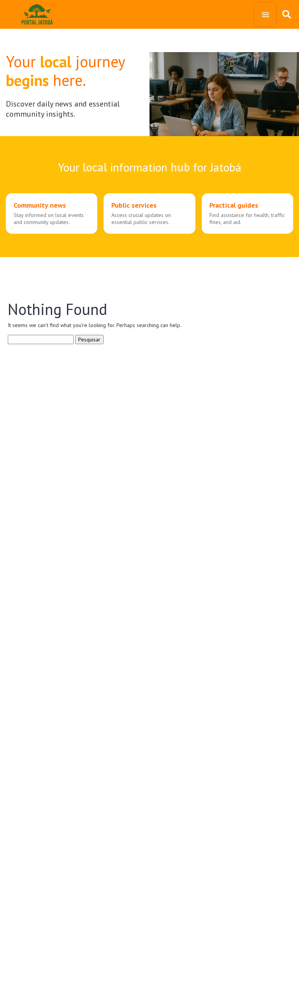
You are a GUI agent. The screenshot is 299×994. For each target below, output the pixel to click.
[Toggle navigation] (265, 14)
